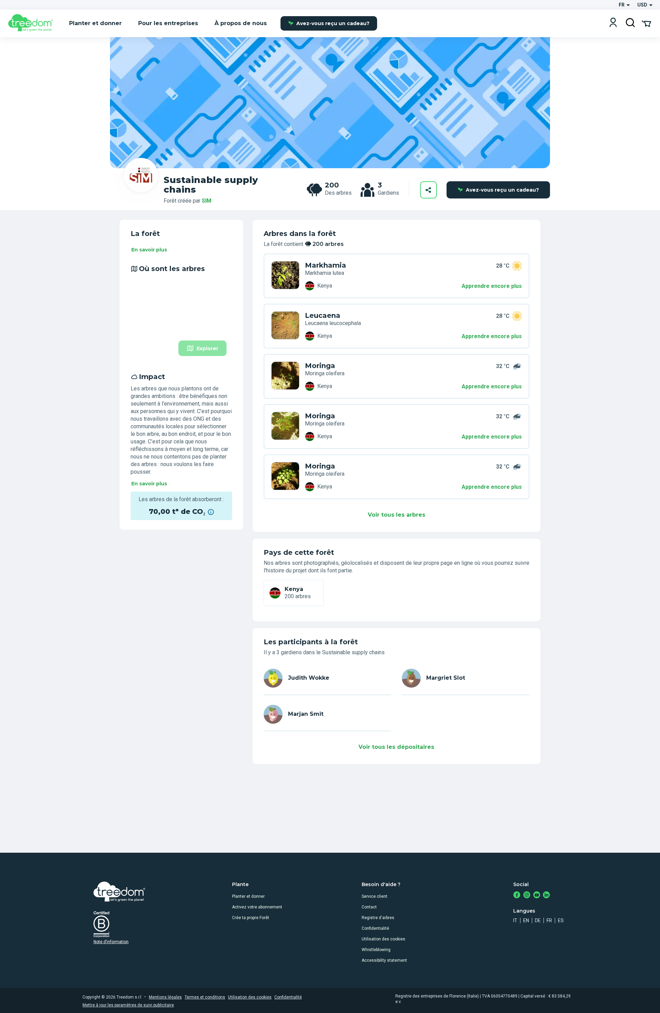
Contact (369, 907)
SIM (206, 200)
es (561, 920)
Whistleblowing (376, 949)
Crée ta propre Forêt (250, 917)
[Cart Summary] (646, 23)
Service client (374, 896)
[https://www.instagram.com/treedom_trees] (526, 895)
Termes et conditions (205, 997)
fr (549, 920)
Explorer (207, 348)
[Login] (613, 23)
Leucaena (322, 315)
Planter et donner (248, 896)
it (515, 920)
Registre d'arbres (378, 917)
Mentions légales (165, 997)
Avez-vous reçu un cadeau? (333, 23)
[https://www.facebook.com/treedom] (516, 895)
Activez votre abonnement (257, 907)
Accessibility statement (384, 960)
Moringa (320, 366)
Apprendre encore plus (492, 286)
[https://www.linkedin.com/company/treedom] (546, 895)
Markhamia (325, 265)
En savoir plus (149, 250)
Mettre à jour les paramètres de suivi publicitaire (128, 1005)
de (538, 920)
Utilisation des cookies (383, 939)
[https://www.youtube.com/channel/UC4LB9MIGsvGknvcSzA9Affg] (536, 895)
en (526, 920)
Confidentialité (375, 928)
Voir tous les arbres (396, 514)
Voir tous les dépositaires (396, 747)
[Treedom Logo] (33, 23)
